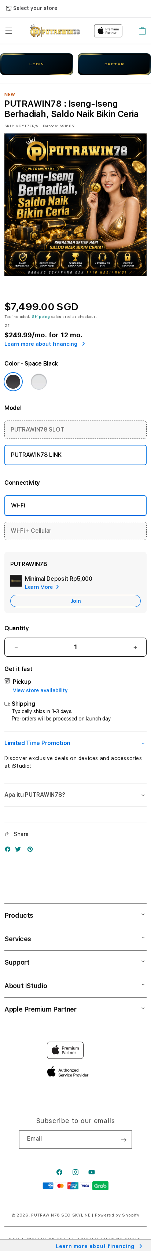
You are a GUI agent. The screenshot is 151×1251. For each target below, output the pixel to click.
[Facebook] (9, 851)
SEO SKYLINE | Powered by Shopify (100, 1215)
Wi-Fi (18, 505)
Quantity (16, 628)
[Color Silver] (39, 382)
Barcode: (50, 126)
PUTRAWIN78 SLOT (37, 429)
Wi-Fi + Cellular (31, 530)
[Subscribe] (123, 1139)
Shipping (41, 316)
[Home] (54, 31)
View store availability (40, 690)
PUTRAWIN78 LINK (36, 454)
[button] (9, 31)
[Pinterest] (32, 851)
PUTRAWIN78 (45, 1215)
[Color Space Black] (13, 381)
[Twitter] (20, 851)
